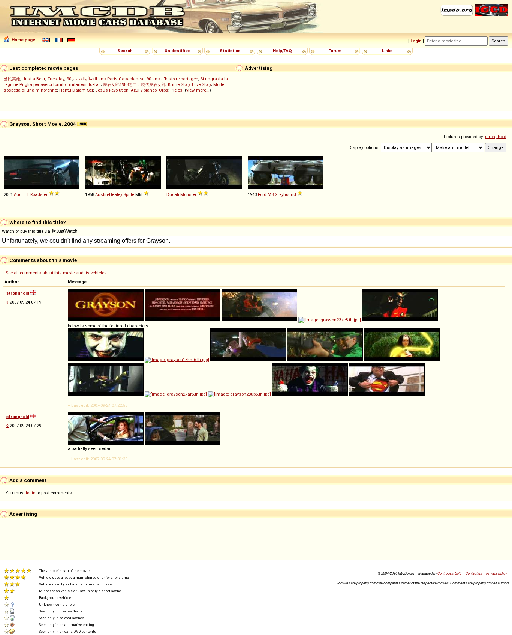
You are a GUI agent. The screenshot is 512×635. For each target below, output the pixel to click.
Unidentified (177, 50)
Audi (18, 194)
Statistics (230, 50)
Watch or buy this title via (26, 231)
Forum (334, 50)
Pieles (177, 90)
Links (387, 50)
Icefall (95, 84)
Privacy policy (496, 573)
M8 (271, 194)
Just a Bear (33, 78)
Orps (163, 90)
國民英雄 (12, 78)
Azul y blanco (144, 90)
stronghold (495, 136)
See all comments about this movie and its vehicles (56, 272)
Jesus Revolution (112, 90)
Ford (262, 194)
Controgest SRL (449, 573)
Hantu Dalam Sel (76, 90)
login (31, 492)
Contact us (474, 573)
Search (125, 50)
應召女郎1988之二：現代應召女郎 (134, 84)
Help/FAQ (282, 50)
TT (26, 194)
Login (416, 41)
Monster (188, 194)
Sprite (128, 194)
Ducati (172, 194)
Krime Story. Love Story (189, 84)
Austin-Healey (108, 194)
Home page (23, 39)
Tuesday (56, 78)
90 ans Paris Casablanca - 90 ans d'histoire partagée (132, 78)
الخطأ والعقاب (85, 78)
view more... (198, 90)
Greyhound (285, 194)
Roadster (39, 194)
